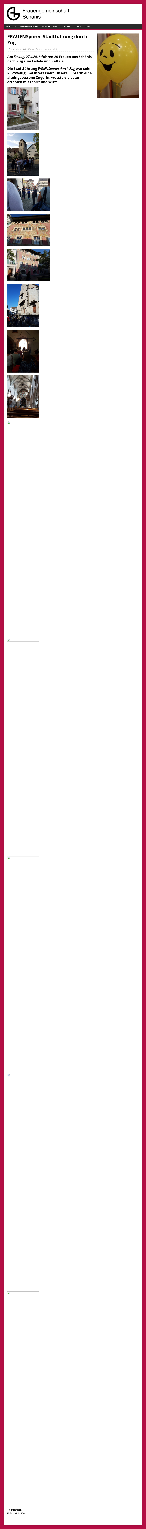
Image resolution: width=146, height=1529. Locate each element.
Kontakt (66, 26)
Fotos (78, 26)
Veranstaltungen (29, 26)
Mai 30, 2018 (16, 49)
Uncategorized (45, 49)
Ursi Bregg (29, 49)
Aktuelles (11, 26)
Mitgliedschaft (49, 26)
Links (87, 26)
